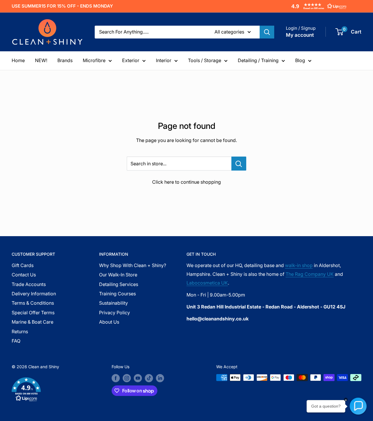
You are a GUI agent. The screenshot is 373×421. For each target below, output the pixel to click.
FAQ (16, 341)
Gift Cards (23, 265)
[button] (317, 6)
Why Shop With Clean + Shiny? (132, 265)
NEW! (41, 60)
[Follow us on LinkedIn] (160, 378)
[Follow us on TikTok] (149, 378)
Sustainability (113, 303)
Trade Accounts (29, 284)
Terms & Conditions (33, 303)
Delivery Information (34, 294)
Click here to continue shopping (186, 182)
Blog (300, 60)
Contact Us (24, 275)
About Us (109, 322)
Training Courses (117, 294)
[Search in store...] (238, 164)
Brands (65, 60)
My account (300, 35)
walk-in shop (299, 265)
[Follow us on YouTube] (138, 378)
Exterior (130, 60)
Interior (163, 60)
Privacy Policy (114, 312)
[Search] (267, 32)
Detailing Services (118, 284)
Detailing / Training (258, 60)
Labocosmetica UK (207, 283)
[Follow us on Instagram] (127, 378)
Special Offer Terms (33, 312)
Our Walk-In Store (118, 275)
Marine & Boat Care (32, 322)
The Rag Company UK (310, 274)
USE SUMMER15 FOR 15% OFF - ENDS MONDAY (62, 6)
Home (18, 60)
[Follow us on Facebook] (116, 378)
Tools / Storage (204, 60)
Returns (20, 331)
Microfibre (94, 60)
